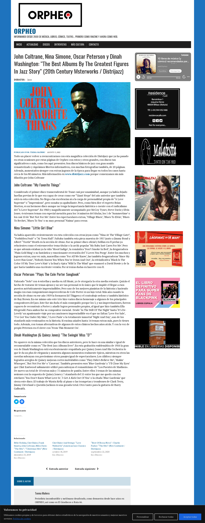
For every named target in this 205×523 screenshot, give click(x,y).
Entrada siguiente (85, 468)
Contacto (94, 44)
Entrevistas (60, 44)
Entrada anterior (58, 468)
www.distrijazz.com (77, 174)
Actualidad (32, 44)
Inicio (19, 44)
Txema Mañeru (37, 152)
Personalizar (143, 516)
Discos (46, 44)
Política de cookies (22, 518)
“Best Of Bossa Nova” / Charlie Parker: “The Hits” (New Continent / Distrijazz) (108, 445)
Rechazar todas (166, 516)
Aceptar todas (190, 516)
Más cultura (77, 44)
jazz (29, 79)
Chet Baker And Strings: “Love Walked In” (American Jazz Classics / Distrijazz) (69, 445)
